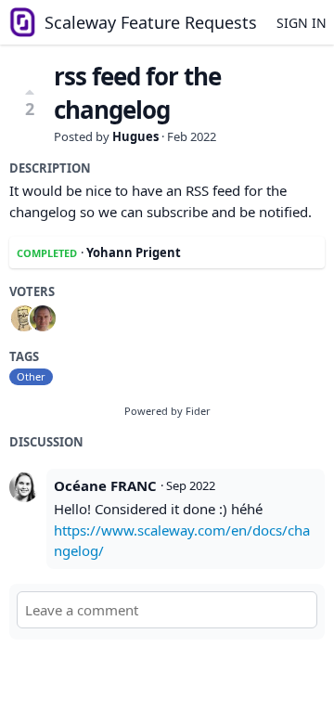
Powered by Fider (167, 411)
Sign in (301, 23)
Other (31, 376)
